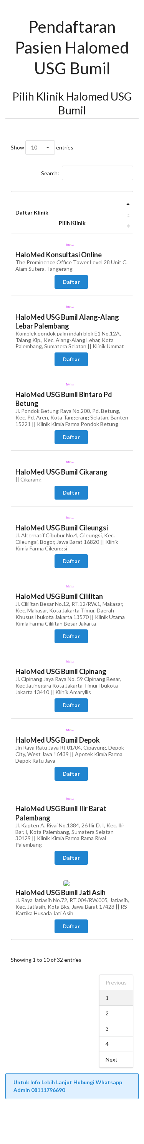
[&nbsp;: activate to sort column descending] (72, 202)
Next (112, 1059)
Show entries (42, 147)
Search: (50, 173)
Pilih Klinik (72, 223)
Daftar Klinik (31, 212)
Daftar (71, 281)
